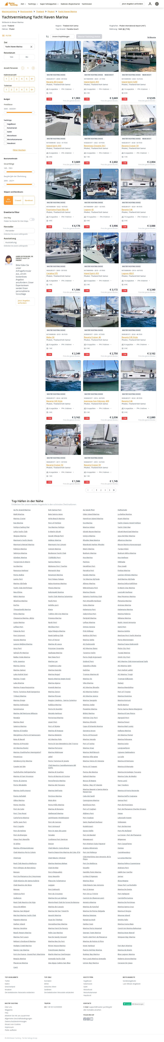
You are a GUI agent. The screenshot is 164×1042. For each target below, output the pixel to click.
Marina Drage (19, 700)
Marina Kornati (124, 700)
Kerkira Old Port (90, 635)
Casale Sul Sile (19, 766)
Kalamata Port (89, 609)
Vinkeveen (122, 822)
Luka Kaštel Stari (20, 674)
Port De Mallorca (90, 863)
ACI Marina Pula (55, 739)
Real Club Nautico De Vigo (24, 902)
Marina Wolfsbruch (91, 752)
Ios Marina (17, 566)
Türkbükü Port (54, 557)
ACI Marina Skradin (91, 687)
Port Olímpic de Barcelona (24, 868)
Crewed (18, 200)
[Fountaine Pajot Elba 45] (63, 184)
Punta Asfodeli (19, 796)
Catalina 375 (52, 273)
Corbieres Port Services (58, 839)
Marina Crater (19, 518)
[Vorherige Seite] (92, 490)
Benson (16, 872)
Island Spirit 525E (129, 82)
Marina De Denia (125, 889)
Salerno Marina (19, 726)
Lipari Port (52, 722)
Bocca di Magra (89, 781)
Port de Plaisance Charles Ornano (132, 809)
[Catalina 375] (63, 248)
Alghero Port (88, 813)
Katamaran (12, 128)
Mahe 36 (50, 337)
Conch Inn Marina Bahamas (129, 928)
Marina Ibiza (88, 881)
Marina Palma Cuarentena (129, 863)
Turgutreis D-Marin (21, 562)
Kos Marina (88, 557)
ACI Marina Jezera (90, 696)
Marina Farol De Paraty (58, 928)
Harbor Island (19, 924)
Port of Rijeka (54, 726)
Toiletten (8, 85)
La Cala (121, 756)
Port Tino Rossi (19, 813)
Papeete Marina (20, 920)
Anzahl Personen (11, 68)
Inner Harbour (89, 945)
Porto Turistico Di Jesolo (58, 761)
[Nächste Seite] (109, 490)
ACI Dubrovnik (89, 644)
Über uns (8, 1007)
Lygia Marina (18, 622)
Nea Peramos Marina (127, 596)
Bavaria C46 (127, 209)
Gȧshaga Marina (55, 653)
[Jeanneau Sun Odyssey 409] (101, 375)
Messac (16, 889)
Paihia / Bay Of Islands (92, 785)
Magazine (8, 1010)
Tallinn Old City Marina (58, 614)
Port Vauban (88, 818)
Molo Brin (52, 800)
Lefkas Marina (89, 622)
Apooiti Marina (54, 915)
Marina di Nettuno (126, 761)
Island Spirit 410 (91, 82)
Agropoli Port (123, 718)
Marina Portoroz (55, 748)
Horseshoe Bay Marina (57, 924)
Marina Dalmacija (21, 705)
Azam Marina (123, 518)
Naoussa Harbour (20, 570)
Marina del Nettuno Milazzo (25, 713)
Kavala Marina (89, 575)
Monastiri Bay (54, 570)
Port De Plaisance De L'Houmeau (27, 876)
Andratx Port (123, 868)
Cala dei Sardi (89, 796)
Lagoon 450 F (128, 273)
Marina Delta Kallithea (127, 583)
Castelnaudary (124, 852)
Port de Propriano (125, 805)
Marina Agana (54, 683)
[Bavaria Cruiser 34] (138, 120)
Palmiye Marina (20, 549)
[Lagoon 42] (101, 184)
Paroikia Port (88, 570)
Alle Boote (8, 200)
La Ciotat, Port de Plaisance (129, 835)
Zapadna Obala (89, 666)
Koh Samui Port (54, 510)
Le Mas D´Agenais (90, 876)
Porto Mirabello (20, 785)
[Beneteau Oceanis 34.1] (101, 120)
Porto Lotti (122, 781)
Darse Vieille (88, 831)
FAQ (6, 1013)
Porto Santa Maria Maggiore (130, 709)
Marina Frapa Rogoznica (23, 687)
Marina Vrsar (88, 748)
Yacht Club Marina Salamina (60, 596)
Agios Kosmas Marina (57, 583)
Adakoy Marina (54, 540)
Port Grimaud (54, 826)
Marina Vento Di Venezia (93, 761)
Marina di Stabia (20, 730)
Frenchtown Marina (56, 950)
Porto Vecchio (19, 805)
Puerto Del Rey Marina (92, 950)
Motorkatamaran (14, 139)
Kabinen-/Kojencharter (70, 4)
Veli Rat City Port (90, 718)
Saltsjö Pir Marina (21, 653)
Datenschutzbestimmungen (16, 1021)
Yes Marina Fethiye (56, 527)
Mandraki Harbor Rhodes (93, 544)
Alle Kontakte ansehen (92, 1010)
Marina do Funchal (91, 907)
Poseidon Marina (90, 709)
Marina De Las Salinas (57, 898)
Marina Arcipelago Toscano (129, 772)
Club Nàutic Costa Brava (58, 848)
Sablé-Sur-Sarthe (125, 872)
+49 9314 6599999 (53, 1007)
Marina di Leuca (55, 644)
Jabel (50, 756)
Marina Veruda (89, 739)
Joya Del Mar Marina (126, 536)
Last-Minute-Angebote (132, 984)
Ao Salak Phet (89, 510)
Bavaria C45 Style (130, 337)
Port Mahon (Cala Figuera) (94, 844)
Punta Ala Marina (90, 772)
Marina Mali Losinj (125, 726)
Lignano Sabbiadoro (126, 752)
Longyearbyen (124, 748)
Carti (15, 967)
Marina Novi (18, 722)
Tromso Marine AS (91, 674)
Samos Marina (54, 562)
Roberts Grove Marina (127, 958)
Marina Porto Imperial (92, 928)
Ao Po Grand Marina (21, 510)
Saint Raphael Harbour (92, 822)
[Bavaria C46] (138, 184)
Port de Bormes (124, 826)
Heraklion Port (89, 566)
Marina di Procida (20, 743)
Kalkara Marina (124, 730)
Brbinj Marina (88, 713)
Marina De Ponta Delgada (94, 911)
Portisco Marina (55, 796)
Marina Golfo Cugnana (127, 796)
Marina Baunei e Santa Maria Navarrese (95, 790)
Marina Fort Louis (20, 937)
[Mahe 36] (63, 311)
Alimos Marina (89, 583)
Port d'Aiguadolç (55, 872)
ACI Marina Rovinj (20, 748)
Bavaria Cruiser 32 (54, 465)
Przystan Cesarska (56, 648)
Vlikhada (121, 562)
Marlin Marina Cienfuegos (59, 954)
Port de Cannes (54, 822)
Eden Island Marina (91, 514)
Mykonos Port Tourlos (57, 566)
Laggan (51, 885)
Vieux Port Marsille (21, 839)
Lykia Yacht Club (20, 531)
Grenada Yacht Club (56, 958)
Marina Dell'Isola (55, 790)
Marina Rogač (54, 674)
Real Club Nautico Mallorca (25, 863)
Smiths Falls (123, 920)
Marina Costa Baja (126, 924)
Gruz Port (17, 648)
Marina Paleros (124, 614)
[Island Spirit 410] (101, 56)
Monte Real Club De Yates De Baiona (63, 902)
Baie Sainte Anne (55, 514)
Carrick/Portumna (125, 898)
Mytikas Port (53, 627)
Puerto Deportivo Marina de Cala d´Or (64, 852)
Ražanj (121, 683)
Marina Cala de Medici (127, 776)
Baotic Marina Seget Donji (59, 679)
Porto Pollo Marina (56, 805)
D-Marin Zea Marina (126, 588)
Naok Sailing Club (55, 635)
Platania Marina (125, 601)
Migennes (122, 839)
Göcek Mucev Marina (91, 531)
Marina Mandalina (126, 687)
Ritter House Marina (57, 945)
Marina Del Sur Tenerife (58, 911)
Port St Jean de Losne (57, 831)
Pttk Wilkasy (88, 631)
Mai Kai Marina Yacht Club (24, 915)
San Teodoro (123, 785)
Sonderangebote (129, 981)
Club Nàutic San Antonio (93, 885)
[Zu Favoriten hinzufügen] (79, 43)
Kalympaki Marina (56, 592)
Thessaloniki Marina (22, 609)
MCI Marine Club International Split (133, 661)
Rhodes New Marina (91, 540)
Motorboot (12, 135)
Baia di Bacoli (19, 739)
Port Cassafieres (125, 844)
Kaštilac (86, 670)
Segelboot (11, 124)
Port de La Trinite (90, 894)
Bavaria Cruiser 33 (92, 465)
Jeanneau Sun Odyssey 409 (96, 401)
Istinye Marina (89, 536)
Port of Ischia (88, 743)
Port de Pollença (90, 852)
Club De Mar (53, 868)
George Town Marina (92, 932)
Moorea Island (124, 915)
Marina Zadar (89, 705)
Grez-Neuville (54, 876)
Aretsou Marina (124, 605)
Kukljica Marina (54, 705)
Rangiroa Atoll (89, 920)
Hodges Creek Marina (22, 945)
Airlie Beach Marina (56, 518)
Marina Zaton (54, 692)
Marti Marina (88, 549)
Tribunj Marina (19, 696)
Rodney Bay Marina (91, 954)
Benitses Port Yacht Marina (129, 635)
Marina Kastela (54, 670)
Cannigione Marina (91, 800)
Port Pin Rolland (124, 831)
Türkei (7, 981)
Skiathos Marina (20, 601)
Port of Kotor (54, 640)
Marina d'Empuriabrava (23, 848)
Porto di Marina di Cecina (59, 776)
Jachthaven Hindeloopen (58, 818)
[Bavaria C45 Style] (138, 311)
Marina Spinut (19, 670)
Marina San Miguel (21, 911)
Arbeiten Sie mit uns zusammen (17, 1015)
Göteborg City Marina (22, 761)
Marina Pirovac (54, 696)
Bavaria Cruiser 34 (130, 145)
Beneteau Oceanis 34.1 (94, 145)
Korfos (16, 605)
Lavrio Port (18, 579)
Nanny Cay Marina (21, 950)
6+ (32, 78)
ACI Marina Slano (90, 648)
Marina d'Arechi (89, 722)
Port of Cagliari (89, 809)
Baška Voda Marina (21, 657)
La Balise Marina (125, 514)
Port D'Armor (88, 889)
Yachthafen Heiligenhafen (24, 772)
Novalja (16, 718)
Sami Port (122, 627)
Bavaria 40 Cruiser (54, 82)
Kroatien (8, 989)
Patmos (86, 562)
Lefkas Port (18, 627)
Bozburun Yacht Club (57, 553)
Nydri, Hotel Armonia (127, 622)
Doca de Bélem (19, 907)
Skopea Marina (19, 536)
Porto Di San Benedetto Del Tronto (63, 743)
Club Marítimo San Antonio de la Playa (97, 858)
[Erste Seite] (88, 490)
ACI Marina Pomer (125, 735)
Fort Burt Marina (125, 945)
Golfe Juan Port (20, 822)
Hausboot (11, 143)
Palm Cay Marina (55, 932)
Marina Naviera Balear (57, 863)
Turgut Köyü (123, 549)
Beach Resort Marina (22, 932)
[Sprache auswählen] (157, 4)
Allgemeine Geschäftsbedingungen (18, 1018)
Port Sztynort (19, 635)
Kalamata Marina (125, 609)
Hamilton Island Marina (93, 518)
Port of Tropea (124, 692)
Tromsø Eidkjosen (125, 679)
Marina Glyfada (20, 583)
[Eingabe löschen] (31, 46)
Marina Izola (123, 743)
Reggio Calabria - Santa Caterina (62, 700)
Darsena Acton (89, 730)
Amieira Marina (89, 902)
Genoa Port (122, 800)
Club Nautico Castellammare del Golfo (62, 766)
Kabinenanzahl (10, 75)
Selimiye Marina (20, 553)
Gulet (9, 132)
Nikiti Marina (19, 596)
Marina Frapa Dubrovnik (128, 644)
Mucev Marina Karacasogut (129, 544)
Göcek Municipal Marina (128, 531)
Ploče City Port (124, 648)
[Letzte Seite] (114, 490)
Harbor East (88, 924)
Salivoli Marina (89, 776)
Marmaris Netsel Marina (23, 544)
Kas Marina (18, 523)
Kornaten (48, 981)
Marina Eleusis (89, 592)
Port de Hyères (19, 831)
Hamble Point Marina (92, 872)
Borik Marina (123, 705)
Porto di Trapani (90, 766)
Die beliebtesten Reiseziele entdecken (20, 992)
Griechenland (10, 986)
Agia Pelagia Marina (56, 631)
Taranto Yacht (89, 653)
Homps (121, 848)
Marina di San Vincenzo (23, 776)
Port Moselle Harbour (92, 601)
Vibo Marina (88, 683)
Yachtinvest (87, 4)
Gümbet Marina (20, 557)
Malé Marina (18, 514)
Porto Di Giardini (55, 709)
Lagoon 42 (89, 209)
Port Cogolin (18, 826)
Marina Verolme (20, 928)
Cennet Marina (54, 549)
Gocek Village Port (56, 536)
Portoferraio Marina (57, 781)
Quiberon (17, 898)
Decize (51, 844)
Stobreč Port (88, 661)
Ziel (22, 4)
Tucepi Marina (124, 653)
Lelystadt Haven (125, 818)
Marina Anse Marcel (126, 932)
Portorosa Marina (55, 718)
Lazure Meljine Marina (22, 644)
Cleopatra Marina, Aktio (23, 618)
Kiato (50, 609)
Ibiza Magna (123, 881)
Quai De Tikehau (55, 920)
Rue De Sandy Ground (57, 937)
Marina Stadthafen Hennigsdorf (27, 752)
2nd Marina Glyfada (126, 579)
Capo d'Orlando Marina (93, 726)
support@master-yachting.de (97, 1007)
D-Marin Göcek (54, 531)
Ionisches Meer (50, 986)
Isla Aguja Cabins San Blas (59, 963)
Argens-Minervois (90, 848)
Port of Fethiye (54, 523)
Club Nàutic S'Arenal (57, 858)
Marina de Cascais (56, 907)
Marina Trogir (19, 679)
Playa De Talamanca (57, 881)
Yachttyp (32, 4)
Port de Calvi (18, 809)
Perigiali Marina (89, 618)
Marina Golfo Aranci (22, 790)
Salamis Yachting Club (92, 596)
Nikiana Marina (124, 618)
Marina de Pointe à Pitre (93, 941)
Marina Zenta (19, 666)
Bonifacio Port (89, 805)
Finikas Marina (124, 570)
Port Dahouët (54, 889)
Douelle (86, 868)
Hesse (120, 813)
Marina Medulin (55, 735)
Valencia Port (19, 894)
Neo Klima (17, 592)
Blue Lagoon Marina (126, 954)
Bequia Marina (19, 958)
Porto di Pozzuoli (90, 735)
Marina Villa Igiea (90, 756)
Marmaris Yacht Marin (23, 540)
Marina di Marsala (125, 766)
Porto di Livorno (20, 781)
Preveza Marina (54, 618)
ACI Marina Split (124, 666)
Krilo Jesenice (19, 661)
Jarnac (120, 876)
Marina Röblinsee (55, 752)
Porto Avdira (18, 575)
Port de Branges (20, 835)
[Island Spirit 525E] (138, 56)
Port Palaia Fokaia (56, 579)
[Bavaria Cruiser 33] (101, 439)
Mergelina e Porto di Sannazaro (26, 735)
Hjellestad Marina (55, 813)
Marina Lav (53, 661)
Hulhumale (122, 510)
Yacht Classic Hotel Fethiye (129, 523)
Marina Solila (88, 640)
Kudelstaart (88, 826)
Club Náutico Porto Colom (24, 852)
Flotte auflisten (11, 1030)
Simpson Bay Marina (126, 937)
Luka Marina (18, 683)
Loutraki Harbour (125, 592)
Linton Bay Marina (91, 963)
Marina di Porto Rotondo (128, 790)
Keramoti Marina (55, 575)
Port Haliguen (123, 894)
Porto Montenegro (126, 640)
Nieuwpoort (88, 839)
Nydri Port (52, 622)
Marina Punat (123, 722)
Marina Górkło (124, 631)
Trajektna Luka (54, 666)
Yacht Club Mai (124, 527)
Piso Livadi (122, 566)
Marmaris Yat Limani (57, 544)
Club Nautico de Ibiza (22, 885)
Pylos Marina (18, 614)
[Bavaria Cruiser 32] (63, 439)
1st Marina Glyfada (91, 579)
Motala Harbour (55, 713)
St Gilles (16, 844)
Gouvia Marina (19, 640)
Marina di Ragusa (55, 730)
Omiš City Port (124, 657)
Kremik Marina (54, 687)
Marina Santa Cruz (126, 907)
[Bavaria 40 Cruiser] (63, 56)
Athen (46, 984)
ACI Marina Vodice (90, 692)
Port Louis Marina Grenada (94, 958)
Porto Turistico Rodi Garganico (26, 692)
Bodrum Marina (89, 553)
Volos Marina (88, 605)
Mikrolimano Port (90, 588)
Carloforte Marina (21, 818)
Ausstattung (10, 238)
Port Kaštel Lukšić (125, 670)
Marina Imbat (89, 527)
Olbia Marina (18, 800)
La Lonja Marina (124, 858)
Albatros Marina (125, 540)
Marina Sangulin (90, 700)
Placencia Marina (20, 963)
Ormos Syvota (89, 627)
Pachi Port (52, 601)
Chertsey (17, 858)
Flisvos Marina (54, 588)
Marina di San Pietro (126, 713)
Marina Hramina (125, 696)
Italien (7, 984)
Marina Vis (87, 679)
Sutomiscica (18, 709)
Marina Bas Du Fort (56, 941)
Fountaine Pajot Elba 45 (57, 209)
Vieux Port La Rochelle (127, 885)
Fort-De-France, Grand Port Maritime (29, 954)
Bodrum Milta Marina (127, 553)
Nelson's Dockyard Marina (24, 941)
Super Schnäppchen (48, 4)
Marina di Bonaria (56, 809)
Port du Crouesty (55, 894)
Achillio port (53, 605)
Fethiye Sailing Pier (21, 527)
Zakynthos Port (89, 614)
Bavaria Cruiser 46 (92, 337)
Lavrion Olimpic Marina (127, 575)
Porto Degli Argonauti (92, 657)
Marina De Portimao (126, 902)
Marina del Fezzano (56, 785)
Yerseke (51, 835)
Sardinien (47, 989)
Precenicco (17, 756)
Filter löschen (19, 150)
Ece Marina (87, 523)
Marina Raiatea (89, 915)
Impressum (9, 1027)
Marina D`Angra (124, 911)
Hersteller (8, 226)
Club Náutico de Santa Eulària (26, 881)
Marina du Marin (125, 950)
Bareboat (29, 200)
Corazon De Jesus (125, 963)
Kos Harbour (123, 557)
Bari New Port (54, 657)
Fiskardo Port (19, 631)
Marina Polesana (125, 739)
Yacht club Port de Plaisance (95, 937)
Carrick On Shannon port (93, 898)
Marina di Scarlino (56, 772)
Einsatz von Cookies (13, 1024)
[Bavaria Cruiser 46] (101, 311)
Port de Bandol (89, 835)
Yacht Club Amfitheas (22, 588)
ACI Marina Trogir (125, 674)
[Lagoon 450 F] (138, 248)
